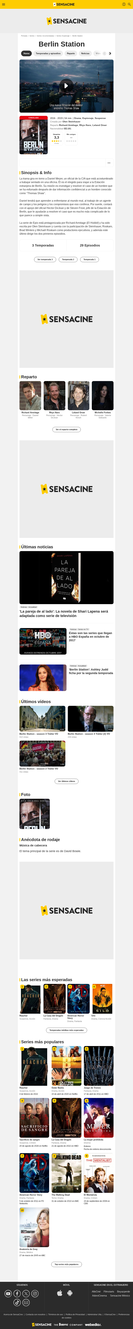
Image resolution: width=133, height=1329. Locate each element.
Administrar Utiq (94, 1314)
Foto (25, 794)
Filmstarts (109, 1291)
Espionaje (87, 118)
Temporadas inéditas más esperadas (66, 1030)
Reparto (29, 376)
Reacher (23, 1015)
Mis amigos (71, 134)
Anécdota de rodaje (40, 839)
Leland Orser (99, 125)
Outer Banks (58, 1088)
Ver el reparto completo (66, 429)
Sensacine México (120, 1295)
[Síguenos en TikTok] (17, 1302)
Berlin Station (62, 44)
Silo (93, 1015)
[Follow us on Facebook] (17, 1293)
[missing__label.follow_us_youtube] (9, 1293)
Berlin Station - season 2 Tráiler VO (38, 768)
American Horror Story (30, 1195)
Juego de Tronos (92, 1088)
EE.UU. (68, 128)
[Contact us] (26, 1302)
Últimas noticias (37, 546)
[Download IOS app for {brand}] (61, 1292)
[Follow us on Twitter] (26, 1293)
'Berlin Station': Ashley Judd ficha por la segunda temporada (91, 671)
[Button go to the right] (110, 53)
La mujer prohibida (93, 1139)
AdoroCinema (99, 1295)
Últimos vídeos (36, 701)
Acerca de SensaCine (13, 1314)
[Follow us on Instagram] (35, 1293)
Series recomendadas (45, 36)
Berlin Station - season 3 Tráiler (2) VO (89, 734)
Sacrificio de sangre (29, 1139)
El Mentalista (90, 1195)
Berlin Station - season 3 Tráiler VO (38, 734)
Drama (77, 118)
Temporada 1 (90, 259)
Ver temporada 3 (45, 259)
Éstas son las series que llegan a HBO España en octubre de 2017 (90, 636)
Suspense (100, 118)
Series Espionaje (63, 36)
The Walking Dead (61, 1195)
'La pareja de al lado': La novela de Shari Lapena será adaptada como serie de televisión (63, 613)
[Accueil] (63, 4)
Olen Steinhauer (71, 121)
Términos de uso (55, 1314)
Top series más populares (67, 1264)
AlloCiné (96, 1291)
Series (32, 36)
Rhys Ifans (85, 125)
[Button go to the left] (104, 53)
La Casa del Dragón (53, 1015)
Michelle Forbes (103, 412)
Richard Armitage (68, 125)
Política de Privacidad (75, 1314)
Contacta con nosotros (35, 1314)
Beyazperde (123, 1291)
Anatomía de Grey (28, 1249)
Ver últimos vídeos (66, 781)
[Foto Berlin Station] (34, 814)
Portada (24, 36)
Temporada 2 (68, 259)
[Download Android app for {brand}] (71, 1292)
